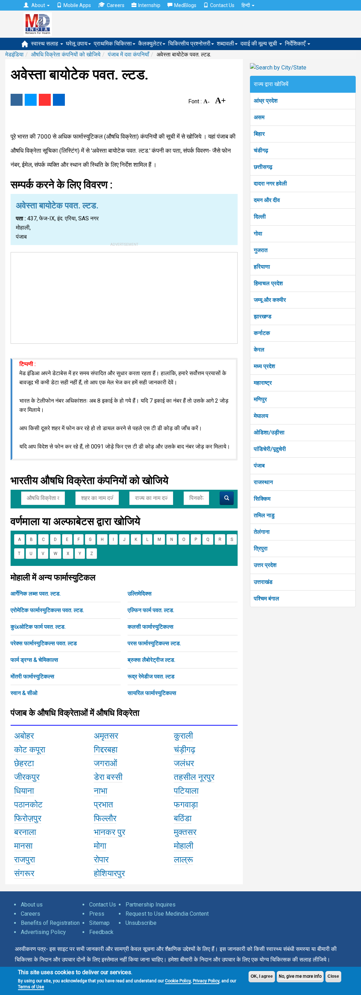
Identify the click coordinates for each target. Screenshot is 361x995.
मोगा (100, 846)
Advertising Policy (43, 932)
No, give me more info (300, 976)
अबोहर (24, 736)
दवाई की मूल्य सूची (259, 43)
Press (96, 913)
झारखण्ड (262, 316)
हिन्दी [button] (246, 5)
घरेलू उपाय (76, 43)
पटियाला (186, 791)
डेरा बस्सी (108, 777)
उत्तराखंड (263, 582)
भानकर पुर (109, 832)
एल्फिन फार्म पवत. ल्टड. (151, 610)
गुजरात (261, 250)
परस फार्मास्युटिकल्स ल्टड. (154, 643)
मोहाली (183, 846)
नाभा (100, 791)
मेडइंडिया (14, 54)
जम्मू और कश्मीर (270, 300)
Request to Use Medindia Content (167, 913)
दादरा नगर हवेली (270, 183)
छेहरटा (24, 763)
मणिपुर (260, 399)
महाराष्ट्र (263, 382)
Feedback (101, 932)
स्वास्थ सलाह (45, 43)
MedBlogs (185, 5)
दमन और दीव (267, 200)
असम (259, 117)
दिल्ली (260, 216)
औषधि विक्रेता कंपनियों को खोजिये (65, 54)
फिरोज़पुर (27, 818)
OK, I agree (262, 976)
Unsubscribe (141, 923)
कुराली (183, 736)
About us (32, 904)
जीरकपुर (26, 777)
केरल (259, 349)
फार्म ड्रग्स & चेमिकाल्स (34, 660)
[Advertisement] (124, 296)
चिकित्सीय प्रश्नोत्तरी (189, 43)
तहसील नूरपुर (194, 777)
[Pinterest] (45, 100)
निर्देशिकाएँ (296, 43)
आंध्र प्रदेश (265, 100)
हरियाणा (262, 266)
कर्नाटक (262, 333)
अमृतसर (106, 736)
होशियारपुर (109, 873)
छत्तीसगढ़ (263, 167)
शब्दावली (225, 43)
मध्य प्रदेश (264, 366)
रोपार (101, 860)
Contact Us (222, 5)
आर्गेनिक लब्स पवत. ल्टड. (36, 593)
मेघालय (261, 416)
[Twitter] (31, 100)
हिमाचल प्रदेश (268, 283)
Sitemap (99, 923)
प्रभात (103, 805)
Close (333, 976)
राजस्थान (263, 482)
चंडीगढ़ (261, 150)
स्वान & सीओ (24, 693)
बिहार (259, 133)
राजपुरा (24, 860)
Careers (115, 5)
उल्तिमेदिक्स (140, 593)
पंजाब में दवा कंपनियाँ (128, 54)
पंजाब (259, 465)
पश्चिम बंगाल (266, 598)
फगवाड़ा (186, 805)
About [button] (38, 5)
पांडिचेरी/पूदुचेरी (270, 449)
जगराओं (105, 763)
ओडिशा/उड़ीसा (269, 432)
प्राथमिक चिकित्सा (113, 43)
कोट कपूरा (29, 750)
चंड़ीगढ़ (184, 750)
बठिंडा (182, 818)
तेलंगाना (262, 532)
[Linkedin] (59, 100)
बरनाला (25, 832)
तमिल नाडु (264, 515)
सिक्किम (262, 498)
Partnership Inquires (151, 904)
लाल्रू (183, 860)
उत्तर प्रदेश (265, 565)
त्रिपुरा (261, 548)
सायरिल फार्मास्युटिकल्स (152, 693)
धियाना (24, 791)
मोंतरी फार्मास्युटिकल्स (32, 676)
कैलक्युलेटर (150, 43)
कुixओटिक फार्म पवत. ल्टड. (38, 626)
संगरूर (24, 873)
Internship (149, 5)
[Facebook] (17, 100)
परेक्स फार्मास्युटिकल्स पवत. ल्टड (44, 643)
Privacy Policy (206, 980)
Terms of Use (31, 986)
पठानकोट (28, 805)
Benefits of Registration (50, 923)
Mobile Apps (77, 5)
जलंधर (184, 763)
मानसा (23, 846)
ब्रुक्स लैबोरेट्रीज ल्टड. (151, 660)
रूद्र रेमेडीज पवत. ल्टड (151, 676)
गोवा (258, 233)
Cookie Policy (178, 980)
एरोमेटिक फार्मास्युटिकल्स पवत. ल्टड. (47, 610)
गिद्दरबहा (105, 750)
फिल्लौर (105, 818)
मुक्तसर (185, 832)
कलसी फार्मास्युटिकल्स (150, 626)
